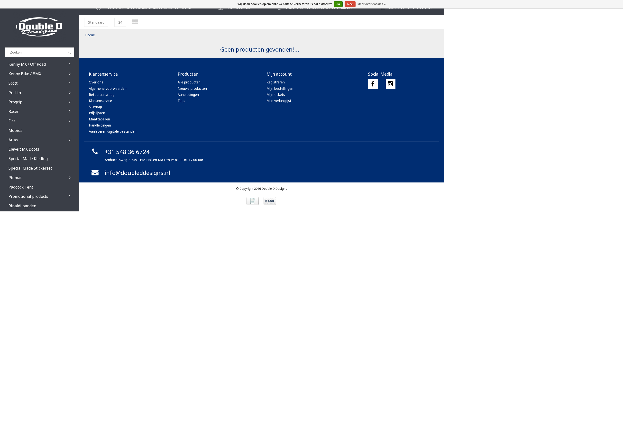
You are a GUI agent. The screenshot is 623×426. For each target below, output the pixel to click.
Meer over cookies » (371, 4)
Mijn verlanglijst (278, 100)
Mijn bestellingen (279, 88)
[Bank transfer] (270, 201)
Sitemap (95, 106)
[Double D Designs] (39, 27)
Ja (338, 4)
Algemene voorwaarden (108, 88)
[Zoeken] (69, 52)
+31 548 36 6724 (127, 152)
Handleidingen (100, 125)
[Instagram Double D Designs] (390, 84)
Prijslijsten (97, 112)
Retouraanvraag (101, 94)
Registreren (275, 82)
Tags (181, 100)
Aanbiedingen (188, 94)
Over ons (96, 82)
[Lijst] (135, 22)
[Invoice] (253, 201)
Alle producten (189, 82)
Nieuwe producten (192, 88)
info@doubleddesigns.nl (137, 173)
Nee (350, 4)
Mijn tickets (275, 94)
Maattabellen (99, 119)
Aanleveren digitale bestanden (113, 131)
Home (90, 35)
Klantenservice (100, 100)
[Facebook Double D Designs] (373, 84)
